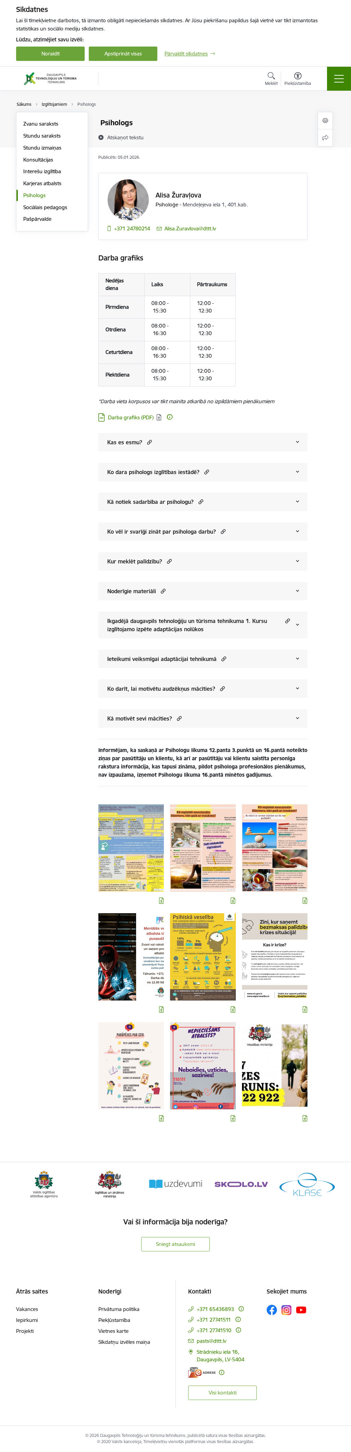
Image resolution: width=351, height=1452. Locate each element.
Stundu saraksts (42, 135)
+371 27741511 (214, 1319)
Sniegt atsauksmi (175, 1244)
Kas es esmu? (124, 442)
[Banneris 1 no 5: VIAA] (44, 1184)
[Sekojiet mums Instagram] (286, 1310)
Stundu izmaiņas (42, 147)
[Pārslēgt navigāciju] (339, 79)
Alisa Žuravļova (178, 195)
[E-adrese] (202, 1372)
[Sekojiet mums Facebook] (272, 1310)
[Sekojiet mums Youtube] (301, 1309)
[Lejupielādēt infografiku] (161, 900)
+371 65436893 (215, 1309)
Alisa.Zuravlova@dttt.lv (190, 228)
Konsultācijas (38, 159)
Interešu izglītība (42, 171)
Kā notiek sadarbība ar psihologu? (150, 501)
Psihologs (34, 195)
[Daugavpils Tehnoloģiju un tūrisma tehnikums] (50, 79)
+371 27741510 (214, 1330)
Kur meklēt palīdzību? (134, 561)
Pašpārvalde (37, 219)
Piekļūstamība (114, 1320)
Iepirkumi (27, 1320)
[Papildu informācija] (169, 417)
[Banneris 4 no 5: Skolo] (241, 1184)
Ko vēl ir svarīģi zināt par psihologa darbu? (161, 531)
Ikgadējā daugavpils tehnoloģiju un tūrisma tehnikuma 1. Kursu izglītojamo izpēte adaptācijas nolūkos (187, 625)
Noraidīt (50, 53)
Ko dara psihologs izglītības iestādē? (153, 472)
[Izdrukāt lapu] (325, 120)
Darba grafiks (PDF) (131, 417)
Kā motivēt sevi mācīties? (139, 718)
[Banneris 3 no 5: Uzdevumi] (175, 1184)
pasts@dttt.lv (211, 1341)
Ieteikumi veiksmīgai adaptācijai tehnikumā (162, 658)
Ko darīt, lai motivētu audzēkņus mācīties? (161, 688)
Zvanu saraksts (40, 123)
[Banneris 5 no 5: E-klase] (307, 1184)
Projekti (25, 1331)
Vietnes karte (113, 1331)
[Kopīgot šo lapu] (325, 137)
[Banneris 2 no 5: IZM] (109, 1184)
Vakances (27, 1309)
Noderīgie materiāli (131, 591)
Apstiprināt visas (123, 53)
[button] (148, 442)
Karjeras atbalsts (42, 183)
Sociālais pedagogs (45, 207)
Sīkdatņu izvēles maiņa (124, 1342)
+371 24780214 (132, 228)
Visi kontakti (223, 1392)
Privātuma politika (119, 1309)
